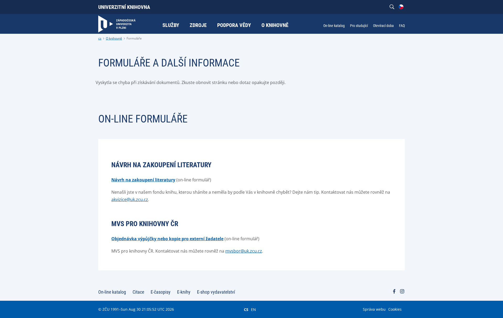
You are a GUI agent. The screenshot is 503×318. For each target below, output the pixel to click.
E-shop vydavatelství (216, 292)
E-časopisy (161, 292)
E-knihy (183, 292)
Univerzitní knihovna (124, 7)
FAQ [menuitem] (402, 26)
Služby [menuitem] (170, 25)
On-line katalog (112, 292)
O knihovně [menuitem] (274, 25)
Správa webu (374, 309)
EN (253, 309)
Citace (138, 292)
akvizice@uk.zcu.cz (129, 199)
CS (246, 309)
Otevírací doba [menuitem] (383, 26)
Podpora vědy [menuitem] (234, 25)
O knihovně (114, 38)
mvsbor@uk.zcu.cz (243, 251)
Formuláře (134, 38)
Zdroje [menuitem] (198, 25)
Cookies (395, 309)
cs (99, 38)
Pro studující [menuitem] (359, 26)
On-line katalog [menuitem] (334, 26)
